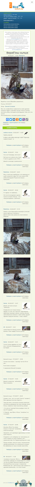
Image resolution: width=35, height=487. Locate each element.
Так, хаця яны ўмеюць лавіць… (11, 16)
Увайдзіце (5, 122)
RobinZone (22, 55)
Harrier (5, 152)
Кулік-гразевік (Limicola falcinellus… (12, 24)
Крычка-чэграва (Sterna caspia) (11, 25)
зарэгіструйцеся (14, 122)
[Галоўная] (17, 6)
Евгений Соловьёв (10, 106)
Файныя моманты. (8, 15)
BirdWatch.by (11, 482)
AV (4, 327)
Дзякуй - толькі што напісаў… (10, 18)
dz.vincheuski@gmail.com (16, 39)
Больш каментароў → (9, 20)
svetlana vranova (8, 132)
